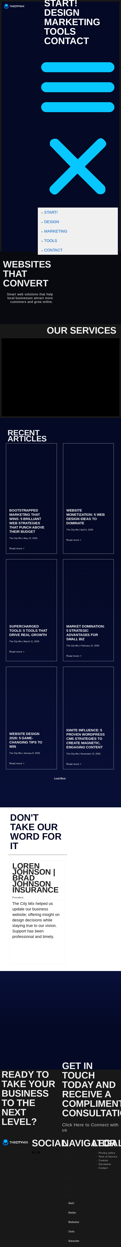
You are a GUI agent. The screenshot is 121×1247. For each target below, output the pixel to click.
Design (61, 12)
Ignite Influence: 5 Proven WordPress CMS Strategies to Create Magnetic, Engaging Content (85, 738)
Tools (60, 31)
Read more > (17, 548)
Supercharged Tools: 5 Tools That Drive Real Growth (28, 630)
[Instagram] (36, 1152)
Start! (51, 212)
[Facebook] (33, 1152)
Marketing (72, 22)
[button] (78, 127)
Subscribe (73, 1240)
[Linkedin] (39, 1152)
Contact (66, 41)
